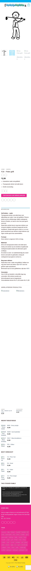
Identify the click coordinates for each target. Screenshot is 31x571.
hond (25, 537)
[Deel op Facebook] (5, 200)
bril (27, 532)
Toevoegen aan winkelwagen (14, 195)
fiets (14, 534)
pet (22, 542)
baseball (18, 532)
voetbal (3, 550)
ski (15, 544)
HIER (20, 264)
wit (26, 550)
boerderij (24, 532)
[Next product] (2, 175)
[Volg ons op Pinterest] (14, 522)
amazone (4, 532)
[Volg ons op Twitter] (8, 522)
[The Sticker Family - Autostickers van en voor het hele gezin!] (15, 5)
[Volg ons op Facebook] (2, 522)
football (22, 534)
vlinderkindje (23, 547)
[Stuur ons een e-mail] (11, 522)
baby (8, 532)
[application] (15, 495)
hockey (20, 537)
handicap (11, 537)
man (20, 539)
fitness (18, 534)
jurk (12, 539)
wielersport (15, 550)
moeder (3, 542)
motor (8, 542)
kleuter (16, 539)
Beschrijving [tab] (5, 209)
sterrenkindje (24, 544)
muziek (12, 542)
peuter (25, 542)
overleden (18, 542)
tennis (8, 547)
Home (3, 169)
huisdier (3, 539)
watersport (9, 550)
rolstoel (7, 544)
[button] (2, 5)
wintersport (21, 550)
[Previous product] (6, 175)
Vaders (8, 169)
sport (18, 544)
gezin (27, 534)
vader (17, 547)
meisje (24, 539)
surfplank (4, 547)
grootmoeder (4, 537)
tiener (13, 547)
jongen (8, 539)
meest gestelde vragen (11, 514)
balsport (13, 532)
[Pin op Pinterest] (14, 200)
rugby (12, 544)
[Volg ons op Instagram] (5, 522)
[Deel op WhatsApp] (2, 200)
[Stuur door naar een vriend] (11, 200)
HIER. (28, 268)
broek (3, 534)
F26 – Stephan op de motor (6, 411)
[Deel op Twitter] (8, 200)
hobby (16, 537)
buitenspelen (9, 534)
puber (3, 544)
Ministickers (19, 410)
